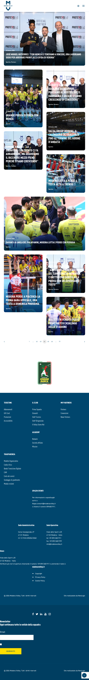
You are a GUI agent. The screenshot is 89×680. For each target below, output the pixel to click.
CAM (5, 472)
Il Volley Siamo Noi (38, 424)
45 (48, 341)
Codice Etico (8, 464)
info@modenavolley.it (54, 544)
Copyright (38, 573)
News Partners (65, 416)
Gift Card (7, 413)
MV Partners (66, 402)
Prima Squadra (37, 409)
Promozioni (7, 416)
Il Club (35, 402)
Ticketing (8, 402)
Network (35, 438)
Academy (36, 432)
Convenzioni (64, 413)
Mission (34, 446)
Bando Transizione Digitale (12, 468)
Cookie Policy (40, 581)
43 (41, 341)
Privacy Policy (40, 577)
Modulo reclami (9, 483)
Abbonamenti (8, 409)
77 (60, 341)
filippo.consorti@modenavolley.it (44, 503)
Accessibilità (8, 420)
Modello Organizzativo (11, 460)
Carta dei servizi (9, 475)
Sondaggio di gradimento (12, 479)
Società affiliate (37, 442)
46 (52, 341)
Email (2, 631)
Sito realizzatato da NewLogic (74, 596)
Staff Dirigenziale (38, 420)
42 (37, 341)
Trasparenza (9, 454)
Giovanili (35, 413)
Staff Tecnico (36, 416)
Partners (63, 409)
